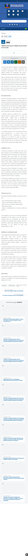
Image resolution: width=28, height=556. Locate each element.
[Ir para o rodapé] (11, 17)
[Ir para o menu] (24, 14)
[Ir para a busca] (8, 17)
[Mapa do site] (13, 14)
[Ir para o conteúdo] (21, 14)
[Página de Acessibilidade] (18, 14)
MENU (4, 28)
